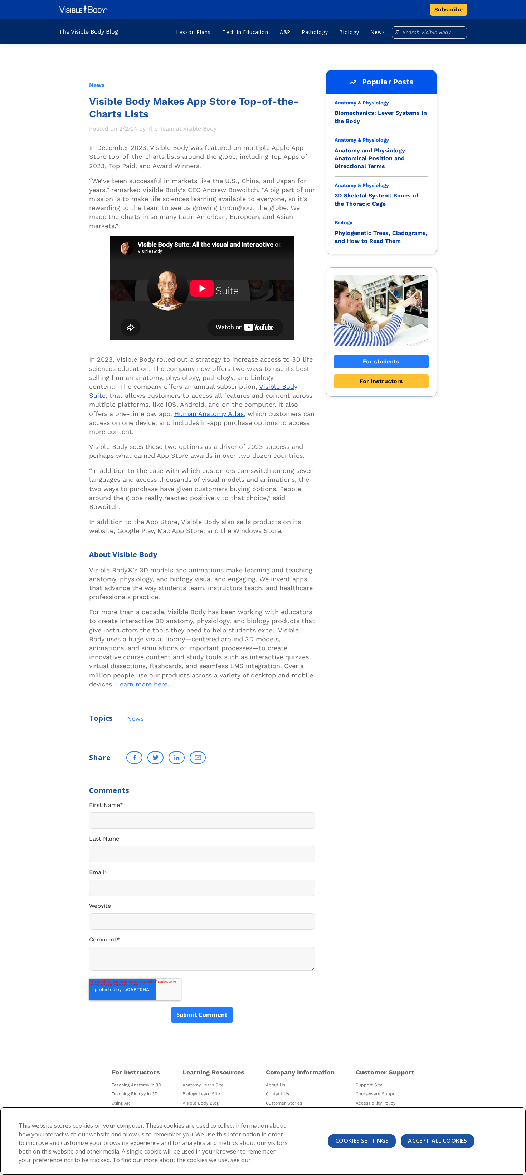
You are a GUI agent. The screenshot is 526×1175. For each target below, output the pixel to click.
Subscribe (448, 9)
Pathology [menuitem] (315, 32)
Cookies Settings (362, 1141)
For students (381, 361)
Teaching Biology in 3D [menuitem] (135, 1093)
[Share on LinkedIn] (177, 757)
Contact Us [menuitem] (277, 1093)
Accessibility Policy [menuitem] (375, 1103)
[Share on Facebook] (134, 757)
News (97, 85)
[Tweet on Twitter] (155, 757)
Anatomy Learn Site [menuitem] (203, 1084)
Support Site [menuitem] (369, 1084)
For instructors (381, 381)
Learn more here (141, 684)
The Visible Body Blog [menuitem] (88, 31)
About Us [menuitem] (275, 1084)
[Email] (198, 757)
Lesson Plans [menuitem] (193, 32)
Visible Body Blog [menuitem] (200, 1103)
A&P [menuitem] (285, 32)
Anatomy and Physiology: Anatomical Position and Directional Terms (371, 158)
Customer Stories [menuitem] (284, 1103)
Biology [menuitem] (349, 32)
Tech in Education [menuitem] (245, 32)
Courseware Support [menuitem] (377, 1093)
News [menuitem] (378, 32)
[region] (263, 1141)
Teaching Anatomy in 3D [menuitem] (136, 1084)
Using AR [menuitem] (121, 1103)
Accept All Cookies (437, 1141)
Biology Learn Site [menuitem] (201, 1093)
